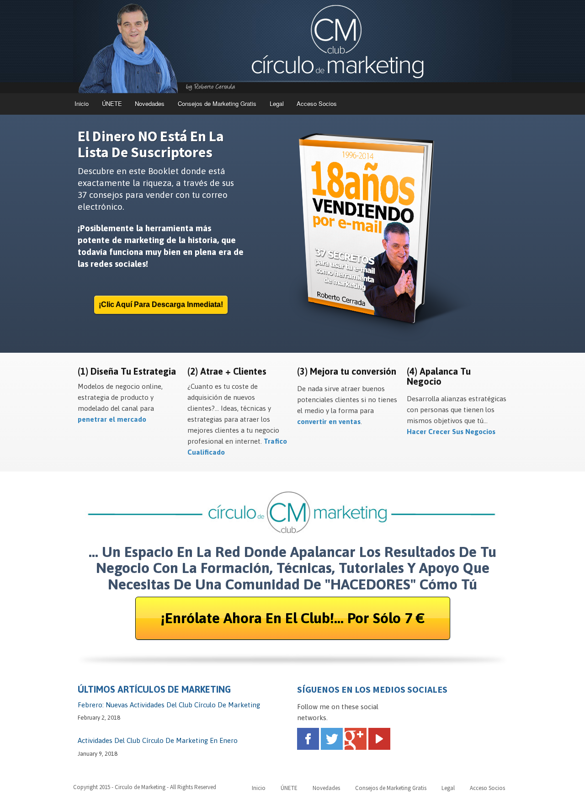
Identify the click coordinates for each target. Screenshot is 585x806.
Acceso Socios (317, 103)
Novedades (150, 103)
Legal (277, 103)
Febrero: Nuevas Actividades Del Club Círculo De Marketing (169, 705)
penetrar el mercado (112, 419)
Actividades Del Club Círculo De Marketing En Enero (158, 740)
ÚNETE (112, 103)
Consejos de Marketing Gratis (217, 103)
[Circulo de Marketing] (292, 46)
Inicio (81, 103)
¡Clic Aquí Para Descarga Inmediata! (161, 304)
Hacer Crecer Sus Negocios (451, 431)
